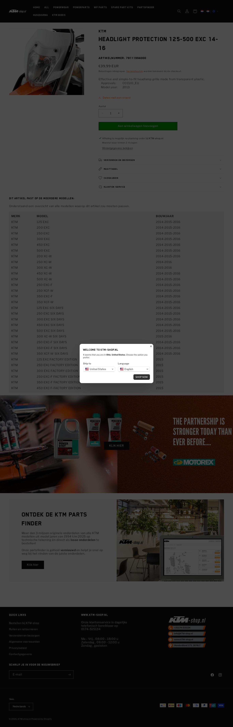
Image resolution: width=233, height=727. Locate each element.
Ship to (87, 363)
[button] (99, 369)
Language (123, 363)
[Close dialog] (151, 346)
